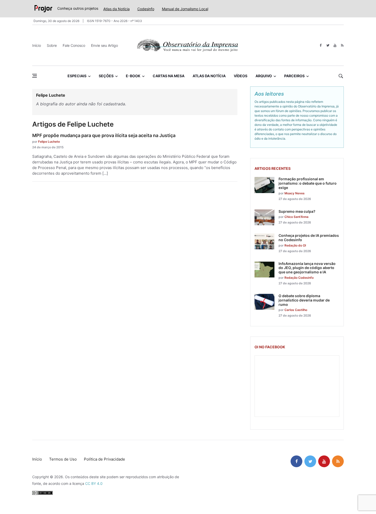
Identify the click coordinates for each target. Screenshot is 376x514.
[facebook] (320, 45)
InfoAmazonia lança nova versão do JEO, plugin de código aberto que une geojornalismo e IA (307, 267)
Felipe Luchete (49, 141)
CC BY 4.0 (94, 483)
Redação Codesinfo (299, 278)
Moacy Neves (294, 193)
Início (36, 45)
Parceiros (294, 76)
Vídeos (240, 76)
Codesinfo (145, 9)
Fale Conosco (74, 45)
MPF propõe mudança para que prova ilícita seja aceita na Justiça (103, 135)
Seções (106, 76)
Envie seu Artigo (104, 45)
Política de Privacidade (104, 459)
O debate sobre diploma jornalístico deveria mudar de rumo (304, 300)
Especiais (77, 76)
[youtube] (335, 45)
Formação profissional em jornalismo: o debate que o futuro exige (308, 183)
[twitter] (327, 45)
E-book (133, 76)
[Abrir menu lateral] (34, 75)
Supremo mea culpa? (297, 211)
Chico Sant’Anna (296, 217)
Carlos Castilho (295, 310)
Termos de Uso (63, 459)
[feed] (342, 45)
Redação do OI (295, 245)
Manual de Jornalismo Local (185, 9)
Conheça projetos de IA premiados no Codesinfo (309, 237)
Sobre (52, 45)
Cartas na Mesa (168, 76)
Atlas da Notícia (116, 9)
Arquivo (264, 76)
